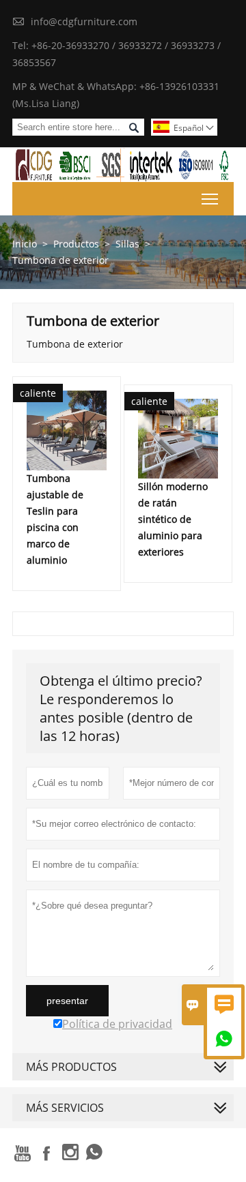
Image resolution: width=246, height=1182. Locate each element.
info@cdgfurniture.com (84, 21)
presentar (67, 1000)
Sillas (127, 243)
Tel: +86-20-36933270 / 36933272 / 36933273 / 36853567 (116, 54)
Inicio (24, 243)
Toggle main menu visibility (210, 199)
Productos (76, 243)
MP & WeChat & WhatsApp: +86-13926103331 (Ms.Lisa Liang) (115, 95)
